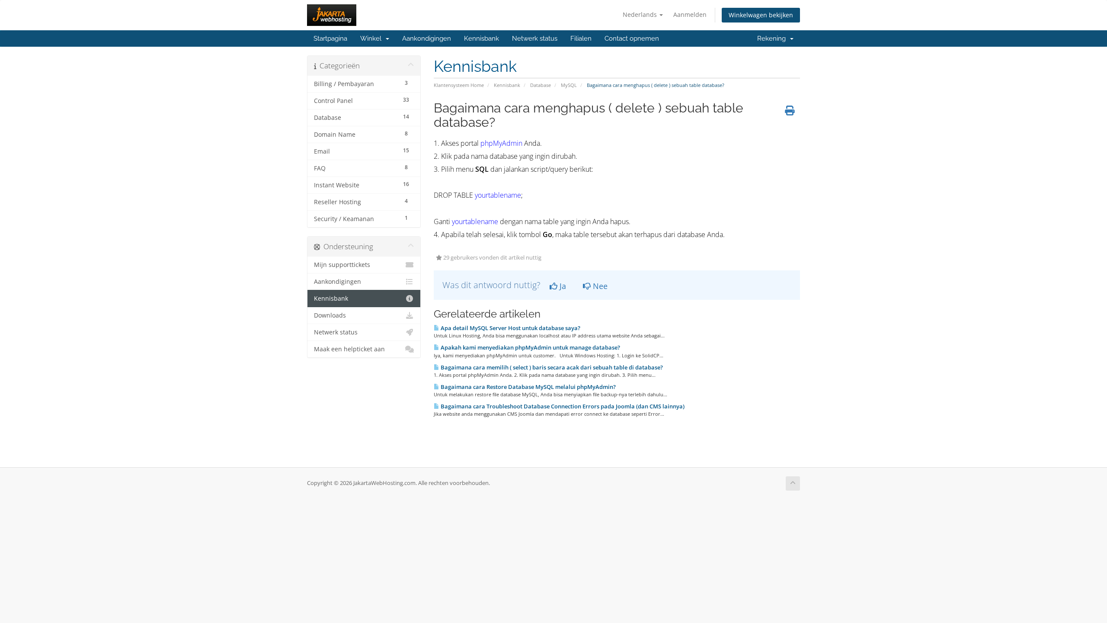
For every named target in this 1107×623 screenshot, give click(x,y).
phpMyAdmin (501, 143)
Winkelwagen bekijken (761, 15)
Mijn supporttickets (342, 265)
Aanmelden (690, 14)
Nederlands (641, 14)
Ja (561, 286)
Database (540, 85)
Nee (599, 286)
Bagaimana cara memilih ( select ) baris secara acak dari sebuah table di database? (551, 367)
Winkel (372, 38)
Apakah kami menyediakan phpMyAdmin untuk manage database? (529, 347)
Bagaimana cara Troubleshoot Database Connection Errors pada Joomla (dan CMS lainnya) (562, 406)
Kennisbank (481, 38)
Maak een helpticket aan (349, 349)
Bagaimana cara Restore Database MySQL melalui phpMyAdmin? (527, 387)
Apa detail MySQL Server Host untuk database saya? (509, 328)
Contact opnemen (632, 38)
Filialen (581, 38)
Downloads (330, 315)
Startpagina (330, 38)
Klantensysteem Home (459, 85)
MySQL (569, 85)
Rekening (773, 38)
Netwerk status (534, 38)
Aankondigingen (426, 38)
